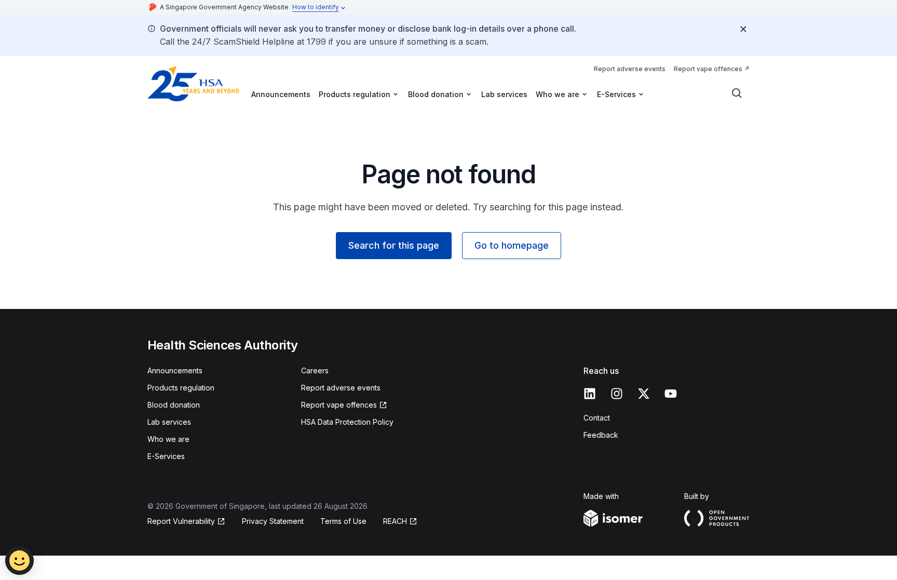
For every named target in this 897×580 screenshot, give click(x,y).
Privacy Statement (273, 521)
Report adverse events (629, 69)
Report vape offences (708, 69)
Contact (596, 417)
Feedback (600, 434)
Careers (315, 370)
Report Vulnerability (181, 521)
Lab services (504, 94)
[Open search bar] (737, 93)
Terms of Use (343, 521)
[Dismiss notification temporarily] (743, 29)
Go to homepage (511, 245)
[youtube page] (670, 393)
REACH (395, 521)
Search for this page (393, 245)
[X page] (643, 393)
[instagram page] (616, 393)
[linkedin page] (589, 393)
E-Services (166, 456)
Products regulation (180, 387)
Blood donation (173, 404)
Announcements (280, 94)
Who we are (168, 439)
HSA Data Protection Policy (347, 421)
